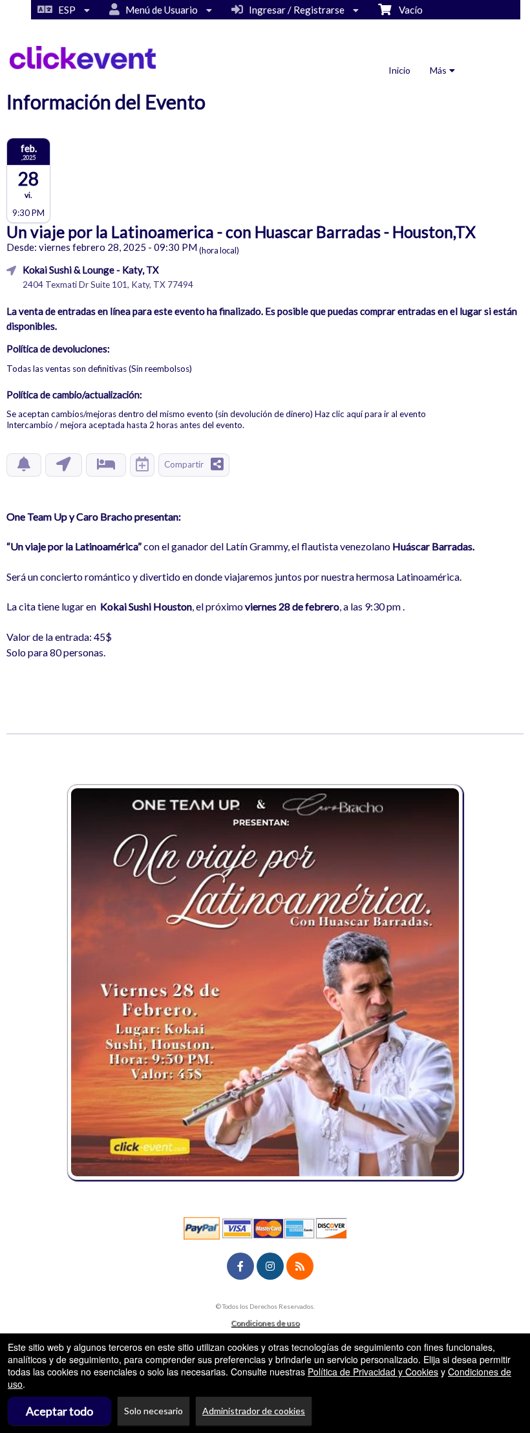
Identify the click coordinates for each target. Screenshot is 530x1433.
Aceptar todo (59, 1411)
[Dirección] (63, 465)
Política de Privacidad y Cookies (373, 1371)
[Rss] (300, 1266)
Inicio (399, 70)
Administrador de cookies (253, 1410)
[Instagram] (270, 1266)
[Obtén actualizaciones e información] (23, 465)
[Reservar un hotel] (106, 465)
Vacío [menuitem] (407, 10)
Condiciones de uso (265, 1323)
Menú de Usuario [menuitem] (160, 10)
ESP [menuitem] (65, 10)
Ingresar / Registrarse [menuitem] (294, 10)
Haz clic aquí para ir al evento (370, 414)
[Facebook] (240, 1266)
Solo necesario (153, 1410)
